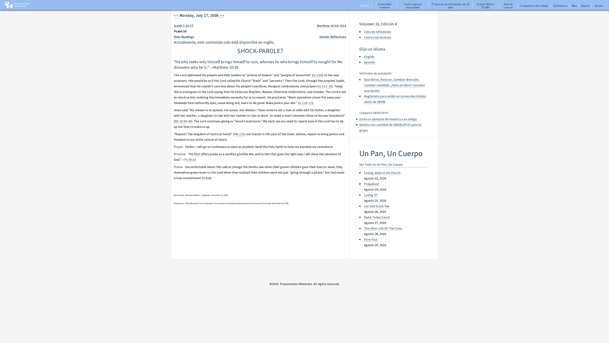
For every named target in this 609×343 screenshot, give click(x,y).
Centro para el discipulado (413, 6)
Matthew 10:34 (327, 26)
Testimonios (560, 6)
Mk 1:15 (239, 134)
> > (221, 15)
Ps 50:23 (190, 159)
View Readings (184, 37)
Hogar (364, 6)
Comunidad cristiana (384, 6)
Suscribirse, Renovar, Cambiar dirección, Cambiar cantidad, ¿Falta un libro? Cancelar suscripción (394, 85)
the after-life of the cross (383, 228)
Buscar (585, 6)
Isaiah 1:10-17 (183, 26)
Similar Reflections (332, 37)
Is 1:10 (317, 75)
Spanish (369, 62)
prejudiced (371, 184)
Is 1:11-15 (325, 86)
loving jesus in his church (382, 173)
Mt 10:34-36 (183, 121)
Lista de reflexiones (377, 32)
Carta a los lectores (377, 37)
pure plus (370, 239)
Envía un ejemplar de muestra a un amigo (388, 119)
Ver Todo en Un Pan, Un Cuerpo (381, 164)
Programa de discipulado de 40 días (450, 6)
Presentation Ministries (22, 5)
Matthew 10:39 (225, 67)
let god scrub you (376, 206)
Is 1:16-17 (305, 103)
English (369, 57)
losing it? (371, 195)
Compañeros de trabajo (534, 6)
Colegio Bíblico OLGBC (485, 6)
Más (574, 6)
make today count (377, 217)
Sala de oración (508, 6)
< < (177, 15)
